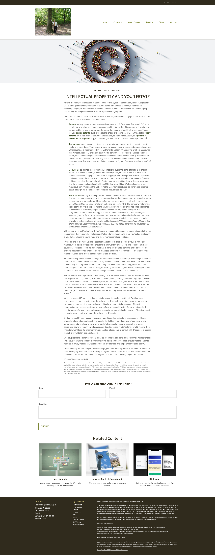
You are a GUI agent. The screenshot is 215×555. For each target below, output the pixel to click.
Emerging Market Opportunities (107, 479)
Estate (75, 509)
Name (41, 388)
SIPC (108, 529)
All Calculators (78, 524)
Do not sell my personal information (145, 520)
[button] (117, 22)
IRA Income (155, 479)
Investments (60, 479)
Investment (77, 507)
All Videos (77, 522)
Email (112, 388)
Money (75, 517)
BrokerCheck (140, 501)
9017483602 (172, 2)
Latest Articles (78, 519)
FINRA (105, 529)
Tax (74, 514)
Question (42, 404)
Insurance (77, 512)
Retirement (77, 504)
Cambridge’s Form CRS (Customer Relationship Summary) (112, 550)
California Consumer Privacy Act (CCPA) (160, 517)
